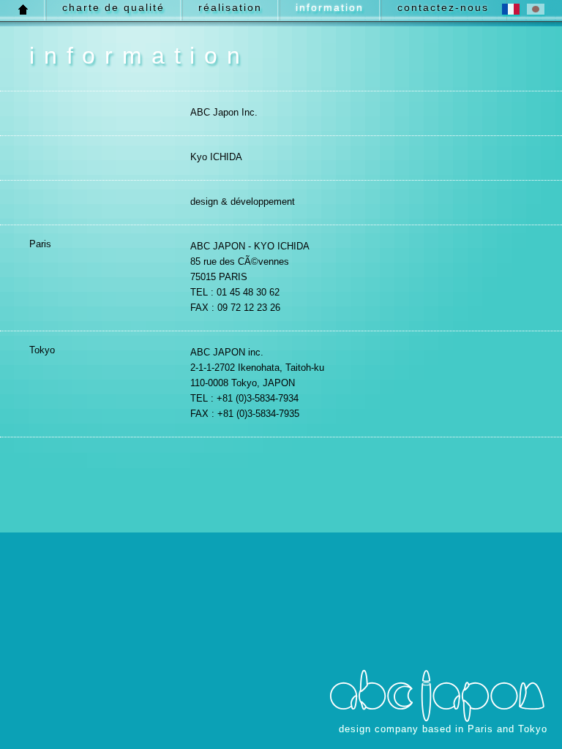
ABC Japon (437, 696)
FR (511, 9)
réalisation (230, 7)
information (330, 7)
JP (535, 9)
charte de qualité (113, 7)
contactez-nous (443, 7)
